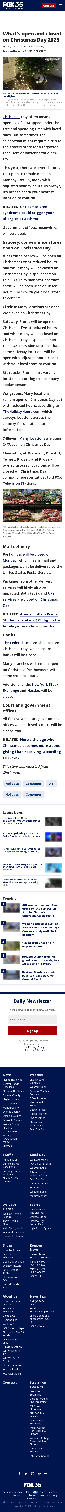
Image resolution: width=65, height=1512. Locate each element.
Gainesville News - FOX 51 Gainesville (40, 1256)
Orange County (11, 1111)
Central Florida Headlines (11, 1085)
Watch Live (48, 6)
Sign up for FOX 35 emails (13, 1334)
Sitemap (7, 1145)
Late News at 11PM (10, 1271)
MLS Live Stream (39, 1455)
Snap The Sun (37, 1129)
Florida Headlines (12, 1079)
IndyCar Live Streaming (37, 1422)
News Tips (38, 1296)
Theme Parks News (10, 1222)
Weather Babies (39, 1167)
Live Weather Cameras (37, 1081)
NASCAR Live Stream (37, 1415)
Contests (10, 1382)
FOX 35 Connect (39, 1326)
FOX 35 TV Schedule (9, 1256)
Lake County (10, 1103)
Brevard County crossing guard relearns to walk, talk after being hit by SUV (40, 960)
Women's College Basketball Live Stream (39, 1441)
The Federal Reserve (20, 642)
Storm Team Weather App (37, 1123)
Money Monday (38, 1195)
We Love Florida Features (12, 1215)
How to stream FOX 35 (11, 1303)
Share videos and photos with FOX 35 (39, 1319)
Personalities (10, 1319)
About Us (10, 1296)
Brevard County (11, 1095)
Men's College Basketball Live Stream (38, 1431)
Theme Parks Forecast (37, 1104)
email (46, 1473)
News (7, 1075)
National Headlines (13, 1091)
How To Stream (12, 1250)
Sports (35, 1205)
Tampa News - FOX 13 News (38, 1263)
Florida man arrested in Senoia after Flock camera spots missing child (21, 882)
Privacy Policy (36, 1047)
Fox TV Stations (27, 46)
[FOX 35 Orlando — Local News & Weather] (13, 5)
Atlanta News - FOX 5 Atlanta (38, 1270)
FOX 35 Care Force (40, 1163)
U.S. (51, 783)
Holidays (40, 46)
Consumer (33, 783)
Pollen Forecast (38, 1113)
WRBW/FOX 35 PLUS (11, 1359)
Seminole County (12, 1120)
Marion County (11, 1107)
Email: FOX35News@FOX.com (43, 1310)
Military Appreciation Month (10, 1138)
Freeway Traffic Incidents (11, 1172)
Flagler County (11, 1099)
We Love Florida (39, 1159)
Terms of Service (35, 1050)
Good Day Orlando (13, 1261)
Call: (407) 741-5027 (38, 1303)
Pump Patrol (10, 1159)
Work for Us (9, 1324)
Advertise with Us (12, 1346)
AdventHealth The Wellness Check (40, 1173)
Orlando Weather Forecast (39, 1092)
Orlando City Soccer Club (37, 1222)
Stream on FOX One (38, 1384)
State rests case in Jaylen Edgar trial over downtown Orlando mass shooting (22, 867)
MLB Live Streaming (35, 1407)
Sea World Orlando (13, 1232)
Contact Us (9, 1315)
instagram (32, 1473)
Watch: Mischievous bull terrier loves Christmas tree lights (30, 95)
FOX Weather (37, 1118)
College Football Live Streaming (39, 1400)
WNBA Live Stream (36, 1450)
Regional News (37, 1247)
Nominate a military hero (10, 1130)
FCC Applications (12, 1373)
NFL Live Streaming (35, 1393)
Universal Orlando (13, 1236)
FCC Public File (11, 1369)
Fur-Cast (34, 1187)
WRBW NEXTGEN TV (13, 1352)
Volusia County (11, 1124)
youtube (39, 1473)
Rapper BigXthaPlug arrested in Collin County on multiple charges (21, 835)
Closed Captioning (13, 1365)
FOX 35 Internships (13, 1328)
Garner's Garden (39, 1183)
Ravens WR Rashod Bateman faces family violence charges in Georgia (22, 850)
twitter (26, 1473)
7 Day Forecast (38, 1098)
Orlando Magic (38, 1216)
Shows (8, 1245)
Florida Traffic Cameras (10, 1180)
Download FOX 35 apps (13, 1341)
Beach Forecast (38, 1109)
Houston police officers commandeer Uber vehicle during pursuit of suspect (21, 820)
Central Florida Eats (11, 1286)
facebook (19, 1473)
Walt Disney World (13, 1228)
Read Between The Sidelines (38, 1211)
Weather (36, 1075)
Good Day (37, 1155)
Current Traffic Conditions (11, 1165)
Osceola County (12, 1115)
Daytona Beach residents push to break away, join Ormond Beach (38, 975)
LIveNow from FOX (11, 1278)
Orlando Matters (12, 1265)
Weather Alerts (38, 1087)
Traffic (8, 1155)
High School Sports (40, 1228)
